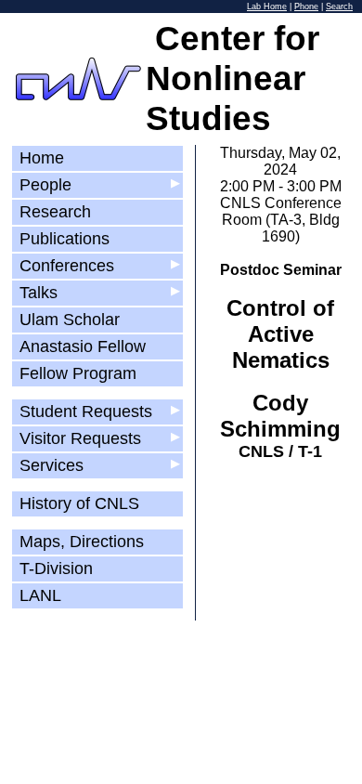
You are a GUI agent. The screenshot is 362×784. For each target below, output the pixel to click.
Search (339, 6)
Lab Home (267, 6)
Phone (306, 6)
